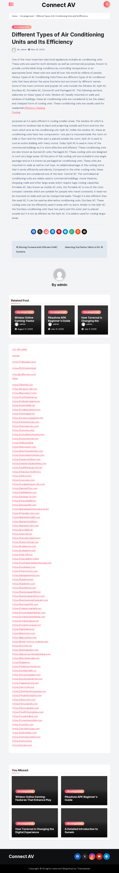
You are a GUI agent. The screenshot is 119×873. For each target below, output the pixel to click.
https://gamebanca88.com (26, 517)
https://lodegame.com (24, 550)
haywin (16, 355)
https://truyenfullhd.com (25, 716)
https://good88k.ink (22, 529)
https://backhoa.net (23, 579)
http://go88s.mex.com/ (24, 374)
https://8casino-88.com (24, 388)
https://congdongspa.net (25, 620)
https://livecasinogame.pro (26, 537)
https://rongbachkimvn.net (26, 409)
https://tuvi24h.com (22, 724)
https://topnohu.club (23, 430)
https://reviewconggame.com (27, 417)
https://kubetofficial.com (25, 542)
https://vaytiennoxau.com (26, 728)
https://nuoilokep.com (23, 567)
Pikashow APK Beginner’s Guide (59, 319)
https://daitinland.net (23, 629)
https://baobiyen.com (23, 583)
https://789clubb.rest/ (24, 361)
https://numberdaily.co (24, 670)
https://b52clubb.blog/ (24, 368)
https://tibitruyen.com (24, 699)
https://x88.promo (21, 475)
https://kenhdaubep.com (25, 649)
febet (15, 378)
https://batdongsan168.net (26, 591)
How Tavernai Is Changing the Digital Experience (34, 830)
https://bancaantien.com (25, 426)
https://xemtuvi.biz (22, 740)
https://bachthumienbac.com (27, 451)
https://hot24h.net (22, 645)
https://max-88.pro (22, 554)
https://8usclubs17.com (24, 393)
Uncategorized (21, 27)
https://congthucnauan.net (26, 624)
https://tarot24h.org (23, 687)
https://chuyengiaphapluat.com (28, 612)
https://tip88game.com (24, 492)
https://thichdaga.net (23, 413)
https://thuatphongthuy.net (27, 695)
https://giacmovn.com (23, 633)
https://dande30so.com (24, 488)
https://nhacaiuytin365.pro (26, 471)
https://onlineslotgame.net (26, 401)
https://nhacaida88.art (24, 500)
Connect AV (58, 4)
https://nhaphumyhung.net (26, 666)
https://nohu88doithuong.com (28, 434)
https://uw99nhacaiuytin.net (27, 467)
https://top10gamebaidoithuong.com (31, 562)
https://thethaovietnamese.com (29, 691)
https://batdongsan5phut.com (28, 596)
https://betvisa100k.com (25, 604)
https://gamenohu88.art (24, 521)
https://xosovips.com (23, 480)
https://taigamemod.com (25, 683)
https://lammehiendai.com (26, 658)
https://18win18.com (22, 384)
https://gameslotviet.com (25, 525)
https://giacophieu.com (24, 637)
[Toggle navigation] (11, 4)
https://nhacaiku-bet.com (26, 513)
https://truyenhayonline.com (27, 720)
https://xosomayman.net (25, 438)
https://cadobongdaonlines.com (29, 463)
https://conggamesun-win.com (28, 484)
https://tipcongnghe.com (25, 707)
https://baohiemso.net (24, 587)
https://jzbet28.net (22, 533)
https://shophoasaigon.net (26, 674)
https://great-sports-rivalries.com (30, 641)
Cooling (16, 112)
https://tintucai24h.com (25, 703)
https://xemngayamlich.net (26, 736)
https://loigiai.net (21, 662)
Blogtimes (68, 868)
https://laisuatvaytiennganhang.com (31, 654)
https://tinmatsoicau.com (25, 421)
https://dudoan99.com (24, 504)
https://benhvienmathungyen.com (30, 600)
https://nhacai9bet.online (25, 558)
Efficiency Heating (34, 108)
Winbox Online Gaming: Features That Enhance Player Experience (34, 800)
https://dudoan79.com (24, 496)
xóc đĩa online (19, 349)
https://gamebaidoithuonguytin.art (30, 508)
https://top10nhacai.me (24, 397)
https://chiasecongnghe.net (27, 608)
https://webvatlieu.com (24, 732)
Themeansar (83, 868)
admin (24, 49)
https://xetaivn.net (22, 745)
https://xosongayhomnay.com (28, 455)
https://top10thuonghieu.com (27, 712)
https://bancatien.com (24, 446)
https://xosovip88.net (23, 405)
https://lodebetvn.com (24, 546)
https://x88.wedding (22, 442)
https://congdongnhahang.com (28, 616)
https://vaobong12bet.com (26, 459)
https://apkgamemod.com (26, 575)
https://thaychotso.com (25, 571)
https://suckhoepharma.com (27, 678)
